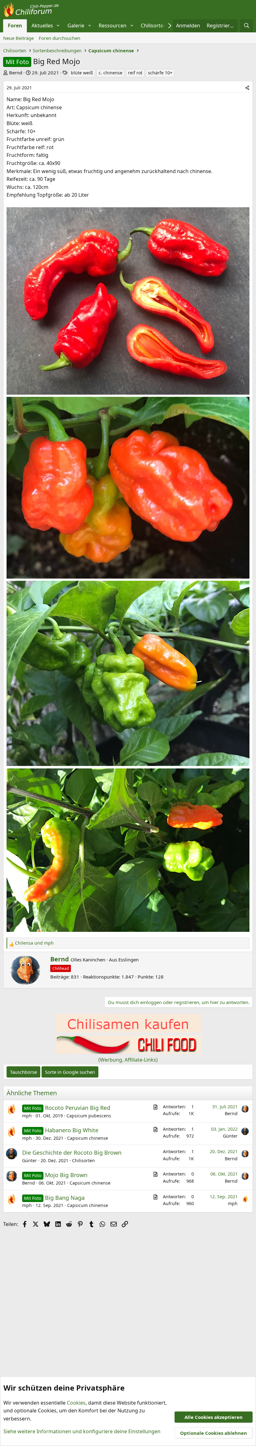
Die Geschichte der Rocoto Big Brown (71, 1152)
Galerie (75, 25)
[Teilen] (247, 87)
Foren (15, 25)
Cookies (76, 1402)
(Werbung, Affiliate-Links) (128, 1059)
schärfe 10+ (160, 73)
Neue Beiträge (18, 38)
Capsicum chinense (87, 1138)
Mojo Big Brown (66, 1175)
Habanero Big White (71, 1130)
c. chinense (110, 73)
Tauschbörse (23, 1072)
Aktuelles (42, 25)
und (34, 943)
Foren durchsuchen (59, 38)
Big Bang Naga (65, 1197)
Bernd (15, 72)
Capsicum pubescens (88, 1116)
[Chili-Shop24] (128, 1030)
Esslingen (128, 959)
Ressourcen (112, 25)
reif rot (135, 73)
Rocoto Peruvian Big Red (77, 1107)
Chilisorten (153, 25)
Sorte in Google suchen (70, 1072)
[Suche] (246, 25)
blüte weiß (82, 73)
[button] (58, 25)
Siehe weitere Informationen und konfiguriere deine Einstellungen (81, 1431)
